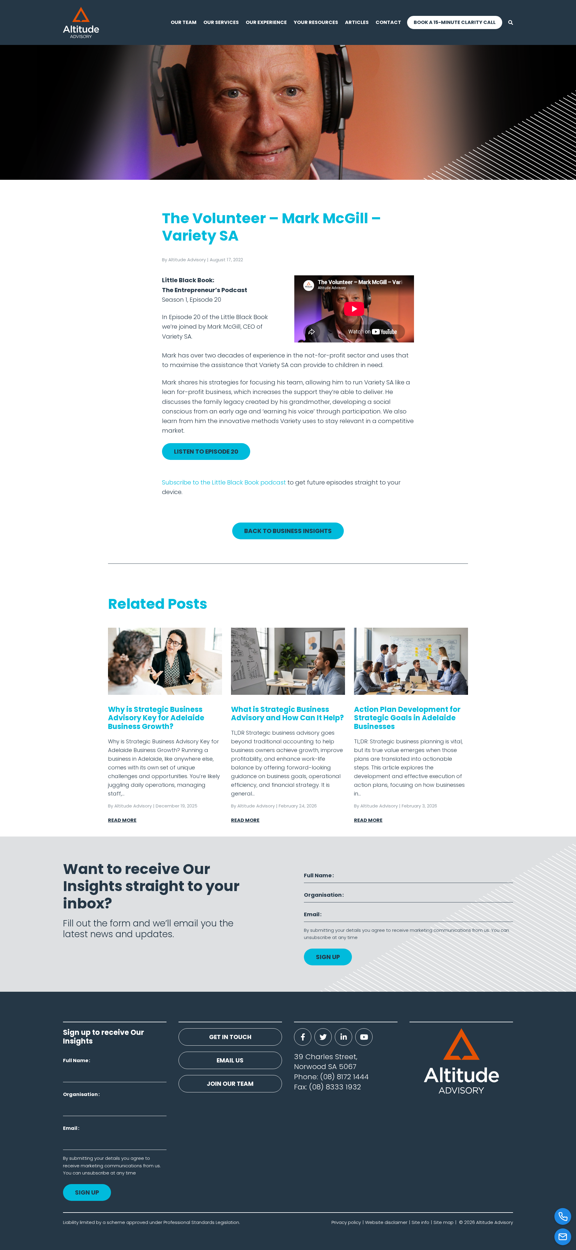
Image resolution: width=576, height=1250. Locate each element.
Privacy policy (346, 1222)
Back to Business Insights (288, 531)
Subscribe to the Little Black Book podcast (224, 482)
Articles (357, 22)
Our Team (183, 22)
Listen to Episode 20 (206, 451)
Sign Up (328, 957)
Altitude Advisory (187, 259)
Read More (122, 820)
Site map (444, 1222)
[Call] (562, 1216)
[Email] (562, 1236)
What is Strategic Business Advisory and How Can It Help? (287, 713)
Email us (230, 1060)
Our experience (266, 22)
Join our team (230, 1084)
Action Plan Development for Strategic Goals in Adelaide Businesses (407, 718)
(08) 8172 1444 (344, 1077)
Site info (420, 1222)
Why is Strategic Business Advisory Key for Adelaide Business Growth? (156, 718)
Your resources (316, 22)
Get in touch (230, 1037)
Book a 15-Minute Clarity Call (455, 22)
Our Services (221, 22)
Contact (388, 22)
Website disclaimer (386, 1222)
